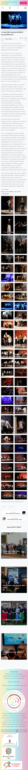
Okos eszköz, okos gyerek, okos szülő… (14, 586)
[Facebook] (10, 8)
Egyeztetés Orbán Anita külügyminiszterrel (11, 552)
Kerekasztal (11, 506)
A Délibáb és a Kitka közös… (13, 620)
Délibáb (3, 506)
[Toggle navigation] (25, 8)
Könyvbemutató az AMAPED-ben (13, 653)
